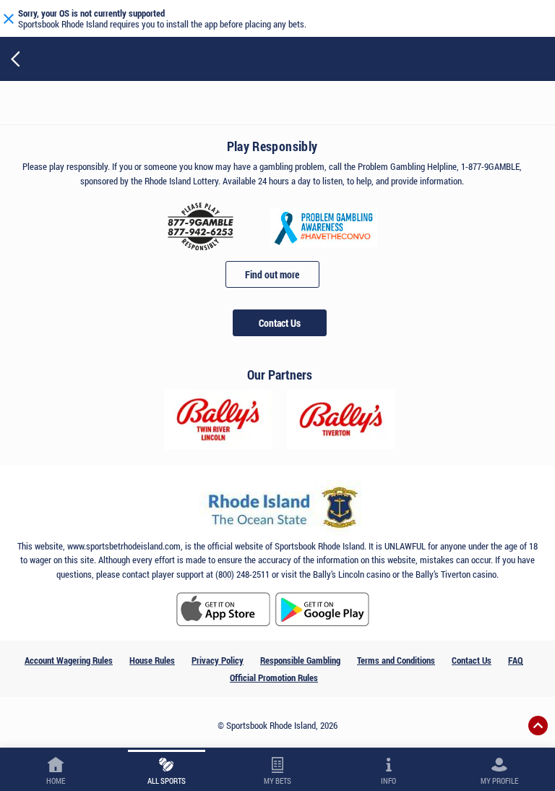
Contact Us (280, 323)
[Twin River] (218, 419)
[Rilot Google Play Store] (322, 609)
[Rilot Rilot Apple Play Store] (223, 609)
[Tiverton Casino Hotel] (341, 419)
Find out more (272, 274)
